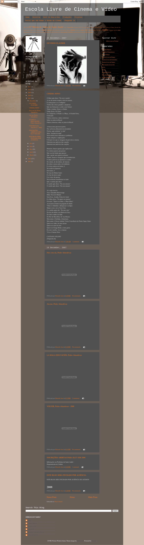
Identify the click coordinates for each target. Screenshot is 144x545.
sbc (60, 32)
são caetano (64, 32)
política (31, 32)
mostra (105, 29)
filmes (90, 30)
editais (83, 30)
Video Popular (106, 77)
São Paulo (30, 30)
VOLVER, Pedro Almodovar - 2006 (60, 406)
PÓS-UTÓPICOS (33, 535)
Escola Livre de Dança (108, 57)
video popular (89, 32)
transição (82, 32)
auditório (49, 30)
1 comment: (76, 242)
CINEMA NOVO (53, 93)
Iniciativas (97, 27)
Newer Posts (51, 497)
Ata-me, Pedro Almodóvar (57, 304)
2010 (29, 89)
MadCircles (80, 541)
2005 (29, 161)
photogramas (26, 32)
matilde (100, 30)
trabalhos (70, 32)
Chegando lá (69, 21)
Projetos (78, 17)
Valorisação (38, 30)
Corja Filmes (106, 55)
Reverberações (106, 75)
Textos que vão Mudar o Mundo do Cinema (43, 21)
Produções (67, 17)
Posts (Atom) (59, 501)
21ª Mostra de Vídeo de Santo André (46, 26)
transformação (77, 32)
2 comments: (76, 398)
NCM (103, 70)
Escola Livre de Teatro (108, 62)
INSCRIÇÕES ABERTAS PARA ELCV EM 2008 (66, 457)
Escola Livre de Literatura (109, 60)
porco (34, 32)
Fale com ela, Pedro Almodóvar (59, 252)
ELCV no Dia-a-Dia (51, 17)
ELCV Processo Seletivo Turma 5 (87, 27)
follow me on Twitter (112, 41)
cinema (72, 30)
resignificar (47, 32)
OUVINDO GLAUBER (56, 43)
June (31, 146)
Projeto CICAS (106, 72)
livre (97, 30)
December (33, 101)
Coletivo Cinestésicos (108, 52)
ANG (29, 520)
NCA (105, 27)
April (31, 152)
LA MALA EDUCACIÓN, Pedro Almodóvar (64, 355)
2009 (27, 27)
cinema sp (78, 30)
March (32, 155)
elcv (86, 30)
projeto (43, 32)
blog (53, 30)
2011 (29, 87)
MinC (101, 27)
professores (38, 32)
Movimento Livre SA (108, 65)
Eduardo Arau (32, 526)
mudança (111, 30)
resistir (52, 32)
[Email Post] (84, 85)
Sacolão (116, 27)
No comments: (76, 85)
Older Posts (92, 497)
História (36, 17)
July (31, 143)
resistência (56, 32)
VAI (34, 30)
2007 (29, 98)
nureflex (115, 30)
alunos (44, 30)
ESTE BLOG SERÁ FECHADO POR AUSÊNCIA (66, 475)
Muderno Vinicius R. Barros (36, 532)
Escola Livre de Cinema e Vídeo (71, 9)
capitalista (57, 30)
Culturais (76, 27)
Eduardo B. (31, 529)
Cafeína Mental (32, 523)
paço (119, 30)
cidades (68, 30)
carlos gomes (63, 30)
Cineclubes (70, 27)
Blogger (94, 541)
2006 (29, 159)
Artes (65, 27)
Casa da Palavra (106, 49)
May (31, 149)
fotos (94, 30)
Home (27, 17)
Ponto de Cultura (110, 27)
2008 (25, 27)
